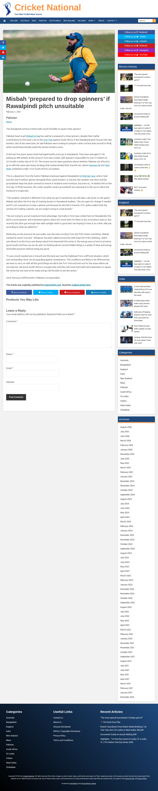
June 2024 (124, 508)
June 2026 (124, 436)
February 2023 (126, 580)
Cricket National (48, 7)
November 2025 (127, 454)
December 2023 (127, 535)
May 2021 (124, 674)
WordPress (74, 783)
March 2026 (125, 440)
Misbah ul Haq (33, 136)
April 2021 (124, 679)
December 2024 (127, 481)
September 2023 (127, 549)
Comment (12, 321)
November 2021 (127, 647)
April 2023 (124, 571)
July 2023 (124, 557)
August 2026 (126, 427)
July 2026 (124, 431)
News (9, 122)
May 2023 (124, 566)
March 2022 (125, 630)
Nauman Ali (94, 165)
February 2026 (126, 445)
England (14, 21)
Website (10, 382)
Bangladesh (125, 365)
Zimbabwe (125, 410)
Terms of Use (129, 778)
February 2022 (126, 634)
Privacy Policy (59, 735)
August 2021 (126, 661)
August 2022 (126, 607)
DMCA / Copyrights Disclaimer (66, 731)
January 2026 (126, 449)
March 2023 (125, 575)
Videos (101, 21)
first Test (48, 139)
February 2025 (126, 472)
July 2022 (124, 611)
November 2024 (127, 485)
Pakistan (42, 21)
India (34, 21)
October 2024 (126, 490)
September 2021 (127, 656)
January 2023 (126, 585)
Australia (24, 21)
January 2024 (126, 530)
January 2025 (126, 476)
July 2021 (124, 666)
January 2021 (126, 692)
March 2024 (125, 521)
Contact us (58, 718)
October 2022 (126, 598)
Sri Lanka (82, 21)
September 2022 (127, 602)
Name (10, 354)
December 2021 (127, 643)
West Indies (125, 405)
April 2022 (124, 625)
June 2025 (124, 459)
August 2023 (126, 553)
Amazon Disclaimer (62, 727)
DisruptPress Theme (89, 783)
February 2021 (126, 688)
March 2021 (125, 683)
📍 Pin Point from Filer (110, 722)
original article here (81, 285)
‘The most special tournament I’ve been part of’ (121, 718)
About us (57, 722)
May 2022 (124, 620)
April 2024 (124, 517)
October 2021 (126, 652)
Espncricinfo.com (52, 285)
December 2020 (127, 697)
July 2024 (124, 504)
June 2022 (124, 616)
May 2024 (124, 512)
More (90, 21)
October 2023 (126, 544)
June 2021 (124, 670)
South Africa (55, 21)
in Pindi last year (87, 176)
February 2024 (126, 526)
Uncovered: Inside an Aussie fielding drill (118, 734)
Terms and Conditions (63, 740)
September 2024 (127, 494)
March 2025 (125, 467)
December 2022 (127, 589)
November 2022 (127, 593)
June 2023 (124, 562)
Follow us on (136, 32)
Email (9, 368)
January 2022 (126, 638)
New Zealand (69, 21)
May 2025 (124, 463)
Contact (111, 21)
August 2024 (126, 499)
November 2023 (127, 540)
